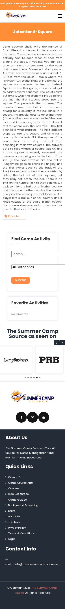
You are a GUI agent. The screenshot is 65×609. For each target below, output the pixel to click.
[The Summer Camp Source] (16, 15)
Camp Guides (17, 499)
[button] (56, 342)
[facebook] (21, 417)
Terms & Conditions (21, 533)
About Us (14, 516)
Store (12, 511)
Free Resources (18, 494)
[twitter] (32, 417)
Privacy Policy (17, 528)
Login (11, 539)
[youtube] (43, 417)
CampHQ (14, 477)
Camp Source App (20, 483)
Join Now (14, 522)
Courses (13, 488)
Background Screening (23, 505)
